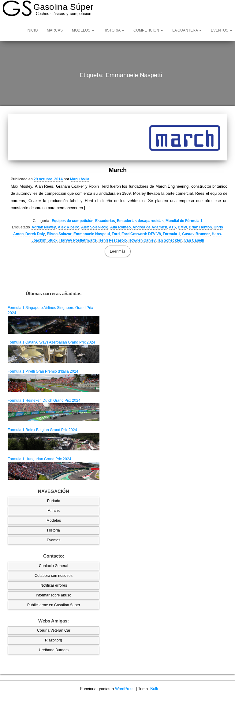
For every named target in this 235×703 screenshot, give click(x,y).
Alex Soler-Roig (94, 227)
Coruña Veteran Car (53, 630)
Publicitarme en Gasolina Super (53, 605)
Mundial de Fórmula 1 (184, 221)
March (118, 170)
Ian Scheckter (170, 240)
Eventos (53, 540)
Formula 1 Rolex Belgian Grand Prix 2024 (42, 430)
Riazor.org (53, 640)
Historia (112, 30)
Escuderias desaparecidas (140, 221)
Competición (146, 30)
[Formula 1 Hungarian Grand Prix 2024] (53, 470)
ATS (172, 227)
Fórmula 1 (171, 234)
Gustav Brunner (196, 234)
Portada (53, 501)
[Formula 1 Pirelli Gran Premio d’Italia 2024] (53, 383)
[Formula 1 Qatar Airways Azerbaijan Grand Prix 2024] (53, 354)
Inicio (32, 30)
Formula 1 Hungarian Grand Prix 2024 (39, 459)
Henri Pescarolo (113, 240)
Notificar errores (53, 585)
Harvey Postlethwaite (78, 240)
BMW (182, 227)
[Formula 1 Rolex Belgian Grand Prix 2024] (53, 441)
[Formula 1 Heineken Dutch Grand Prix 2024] (53, 412)
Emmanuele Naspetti (91, 234)
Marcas (55, 30)
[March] (117, 137)
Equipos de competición (72, 221)
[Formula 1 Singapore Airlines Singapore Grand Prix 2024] (53, 324)
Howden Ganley (142, 240)
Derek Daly (35, 234)
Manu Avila (79, 179)
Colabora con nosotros (54, 575)
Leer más (117, 251)
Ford (116, 234)
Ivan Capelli (194, 240)
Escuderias (105, 221)
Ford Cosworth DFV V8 (141, 234)
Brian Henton (200, 227)
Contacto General (53, 566)
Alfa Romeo (120, 227)
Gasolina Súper (63, 7)
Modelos (81, 30)
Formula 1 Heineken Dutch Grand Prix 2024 (44, 400)
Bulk (154, 688)
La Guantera (185, 30)
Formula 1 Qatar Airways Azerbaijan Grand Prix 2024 (51, 342)
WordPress (125, 688)
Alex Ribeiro (68, 227)
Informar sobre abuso (53, 595)
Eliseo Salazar (59, 234)
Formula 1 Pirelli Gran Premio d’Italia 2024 (43, 371)
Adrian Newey (44, 227)
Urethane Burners (54, 650)
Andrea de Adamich (149, 227)
